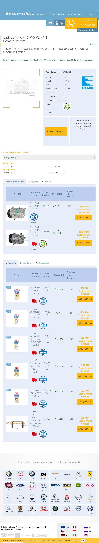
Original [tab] (34, 181)
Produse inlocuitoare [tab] (14, 181)
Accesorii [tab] (12, 263)
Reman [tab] (48, 181)
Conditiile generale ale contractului (30, 527)
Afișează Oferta (56, 131)
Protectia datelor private (11, 529)
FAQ (75, 14)
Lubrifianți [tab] (27, 263)
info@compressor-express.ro (83, 26)
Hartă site (93, 14)
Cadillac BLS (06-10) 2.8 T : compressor (76, 60)
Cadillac (6, 60)
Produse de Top (65, 14)
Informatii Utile (50, 14)
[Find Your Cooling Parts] (18, 6)
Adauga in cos (83, 217)
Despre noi (83, 14)
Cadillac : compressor (20, 60)
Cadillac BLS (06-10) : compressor (44, 60)
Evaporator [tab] (44, 263)
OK (82, 540)
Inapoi (92, 44)
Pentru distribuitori (35, 14)
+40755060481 (88, 22)
